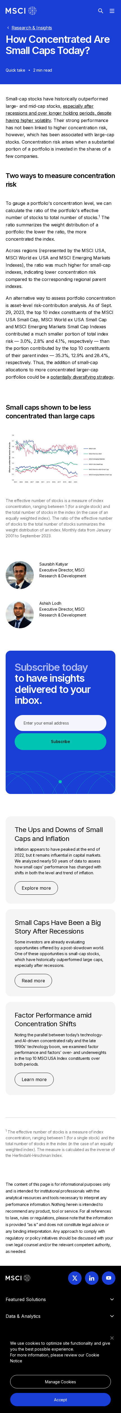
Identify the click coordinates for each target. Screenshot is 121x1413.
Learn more (34, 1079)
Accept (60, 1399)
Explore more (36, 888)
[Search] (100, 11)
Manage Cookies (60, 1381)
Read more (33, 980)
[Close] (112, 1338)
